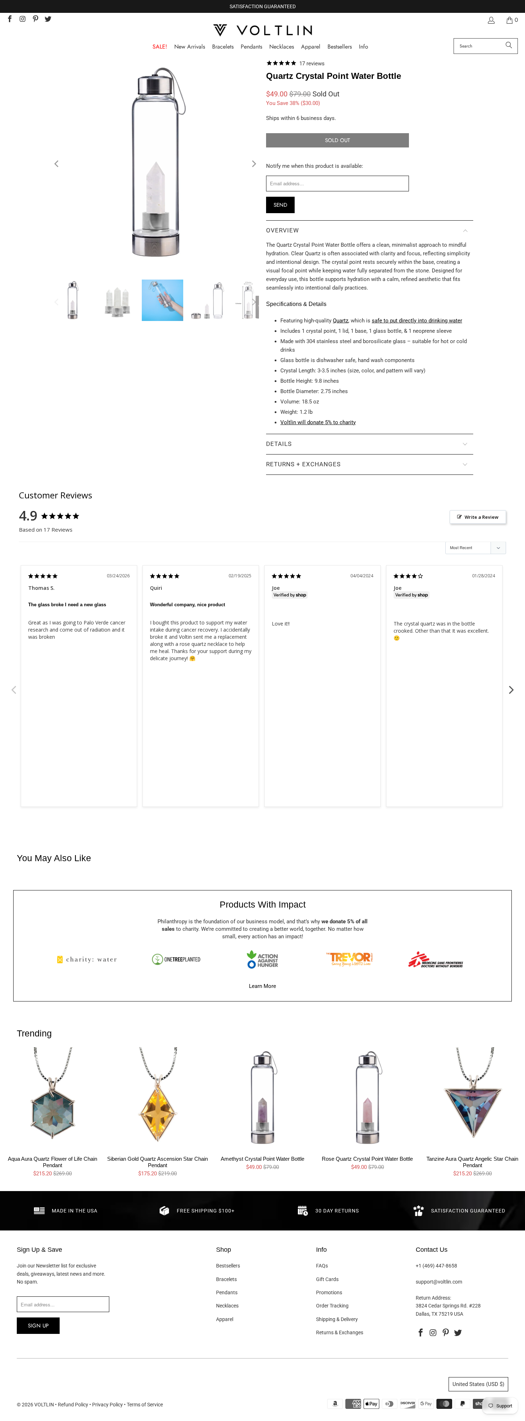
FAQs (322, 1266)
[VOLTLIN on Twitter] (48, 20)
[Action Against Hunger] (262, 959)
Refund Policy (73, 1404)
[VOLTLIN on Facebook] (9, 20)
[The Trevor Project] (349, 959)
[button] (363, 47)
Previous (13, 685)
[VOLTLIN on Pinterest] (35, 20)
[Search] (509, 46)
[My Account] (491, 20)
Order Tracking (332, 1306)
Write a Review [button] (482, 517)
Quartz (340, 320)
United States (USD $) (478, 1384)
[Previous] (57, 164)
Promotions (329, 1292)
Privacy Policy (107, 1404)
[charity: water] (89, 959)
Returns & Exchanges (339, 1332)
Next (511, 685)
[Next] (253, 164)
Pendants (227, 1292)
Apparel (224, 1319)
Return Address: (433, 1298)
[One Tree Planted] (176, 959)
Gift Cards (327, 1279)
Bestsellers (228, 1266)
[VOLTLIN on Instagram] (22, 20)
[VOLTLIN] (262, 31)
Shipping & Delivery (337, 1319)
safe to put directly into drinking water (417, 320)
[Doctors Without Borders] (435, 959)
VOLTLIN (44, 1404)
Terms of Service (145, 1404)
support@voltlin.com (439, 1282)
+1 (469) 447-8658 (436, 1266)
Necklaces (227, 1306)
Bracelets (226, 1279)
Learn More (262, 986)
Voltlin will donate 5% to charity (318, 422)
